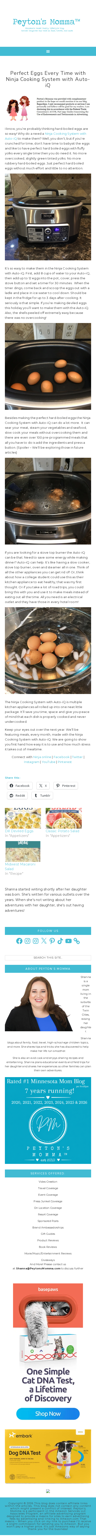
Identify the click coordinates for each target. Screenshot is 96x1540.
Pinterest (65, 762)
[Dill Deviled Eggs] (23, 818)
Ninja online (42, 757)
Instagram (31, 762)
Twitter (77, 757)
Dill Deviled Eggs (19, 831)
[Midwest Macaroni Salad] (23, 851)
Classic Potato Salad (62, 831)
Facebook (62, 757)
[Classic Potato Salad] (64, 818)
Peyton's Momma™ (48, 23)
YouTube (48, 762)
